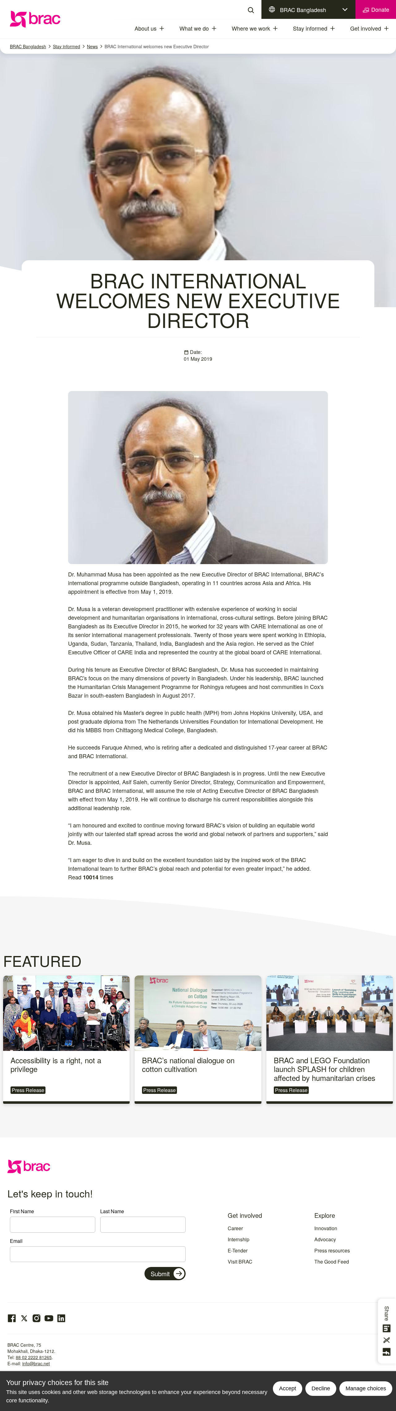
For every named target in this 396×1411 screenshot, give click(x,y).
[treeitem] (167, 28)
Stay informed (310, 28)
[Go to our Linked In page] (61, 1318)
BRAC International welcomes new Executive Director (157, 46)
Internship (238, 1239)
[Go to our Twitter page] (24, 1318)
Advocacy (325, 1239)
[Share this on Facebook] (388, 1352)
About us (146, 28)
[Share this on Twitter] (388, 1340)
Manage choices (366, 1388)
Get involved (365, 28)
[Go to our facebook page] (11, 1318)
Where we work (251, 28)
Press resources (332, 1250)
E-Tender (238, 1250)
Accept (287, 1388)
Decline (321, 1388)
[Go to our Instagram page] (36, 1318)
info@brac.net (36, 1363)
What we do (194, 28)
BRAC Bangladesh (303, 10)
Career (235, 1228)
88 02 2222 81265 (34, 1357)
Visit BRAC (240, 1261)
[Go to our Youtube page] (49, 1318)
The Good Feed (331, 1261)
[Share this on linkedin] (388, 1328)
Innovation (325, 1228)
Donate (379, 9)
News (92, 46)
